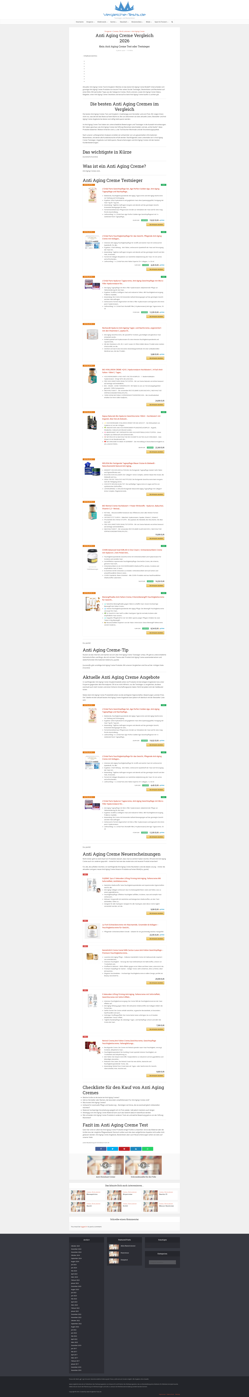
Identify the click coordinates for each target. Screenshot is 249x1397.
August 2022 (75, 1327)
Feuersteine (125, 1253)
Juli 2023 (73, 1292)
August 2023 (75, 1289)
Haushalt (123, 22)
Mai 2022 (74, 1336)
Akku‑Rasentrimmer (128, 1246)
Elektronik (101, 22)
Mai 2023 (74, 1299)
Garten (113, 22)
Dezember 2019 (76, 1345)
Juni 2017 (74, 1348)
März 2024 (74, 1277)
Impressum (162, 1394)
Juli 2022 (73, 1330)
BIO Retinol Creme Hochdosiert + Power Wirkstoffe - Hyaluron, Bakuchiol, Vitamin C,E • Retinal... (133, 507)
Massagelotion (92, 1194)
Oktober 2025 (75, 1246)
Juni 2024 (74, 1268)
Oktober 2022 (75, 1320)
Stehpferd (124, 1260)
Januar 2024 (75, 1283)
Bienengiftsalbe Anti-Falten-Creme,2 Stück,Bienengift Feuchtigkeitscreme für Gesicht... (133, 598)
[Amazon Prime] (161, 220)
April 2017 (74, 1355)
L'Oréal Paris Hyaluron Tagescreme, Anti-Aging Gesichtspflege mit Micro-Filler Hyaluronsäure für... (133, 282)
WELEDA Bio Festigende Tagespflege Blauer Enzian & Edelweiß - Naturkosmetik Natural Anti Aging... (129, 464)
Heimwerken (136, 22)
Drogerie (89, 22)
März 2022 (74, 1342)
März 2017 (74, 1358)
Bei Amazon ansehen (156, 224)
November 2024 (76, 1252)
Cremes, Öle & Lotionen (93, 1192)
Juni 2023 (74, 1296)
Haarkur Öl (163, 1194)
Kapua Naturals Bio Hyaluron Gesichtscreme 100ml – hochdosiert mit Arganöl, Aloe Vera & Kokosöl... (131, 417)
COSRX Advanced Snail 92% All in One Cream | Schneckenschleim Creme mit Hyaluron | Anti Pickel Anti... (132, 551)
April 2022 (74, 1339)
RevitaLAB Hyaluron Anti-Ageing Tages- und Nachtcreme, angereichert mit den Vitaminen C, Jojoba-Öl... (131, 329)
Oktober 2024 (75, 1255)
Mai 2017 (74, 1352)
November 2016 (76, 1370)
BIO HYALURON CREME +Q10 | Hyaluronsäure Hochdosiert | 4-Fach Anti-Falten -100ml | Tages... (132, 371)
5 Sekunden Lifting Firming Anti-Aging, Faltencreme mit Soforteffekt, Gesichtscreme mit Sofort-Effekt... (131, 995)
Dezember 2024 (76, 1249)
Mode (148, 22)
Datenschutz (170, 1394)
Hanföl (89, 1206)
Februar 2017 (75, 1361)
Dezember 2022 (76, 1314)
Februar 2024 (75, 1280)
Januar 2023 (75, 1311)
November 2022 (76, 1317)
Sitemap (177, 1394)
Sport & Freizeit (161, 22)
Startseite (80, 22)
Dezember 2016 (76, 1367)
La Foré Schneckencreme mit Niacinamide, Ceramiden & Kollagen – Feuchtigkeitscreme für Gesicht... (130, 926)
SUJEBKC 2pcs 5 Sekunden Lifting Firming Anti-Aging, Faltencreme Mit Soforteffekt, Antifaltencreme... (131, 879)
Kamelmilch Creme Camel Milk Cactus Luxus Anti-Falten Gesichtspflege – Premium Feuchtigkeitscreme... (132, 951)
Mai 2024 (74, 1271)
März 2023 (74, 1305)
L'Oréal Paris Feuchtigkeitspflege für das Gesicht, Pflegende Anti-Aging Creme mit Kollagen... (132, 237)
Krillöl (125, 1206)
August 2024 (75, 1261)
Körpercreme (127, 1194)
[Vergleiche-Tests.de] (124, 8)
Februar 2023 (75, 1308)
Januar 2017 (75, 1364)
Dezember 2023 (76, 1286)
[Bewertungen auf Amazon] (92, 567)
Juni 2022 (74, 1333)
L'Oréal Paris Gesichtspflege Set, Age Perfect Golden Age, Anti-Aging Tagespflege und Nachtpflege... (130, 190)
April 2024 (74, 1274)
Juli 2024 (73, 1264)
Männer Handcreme (166, 1206)
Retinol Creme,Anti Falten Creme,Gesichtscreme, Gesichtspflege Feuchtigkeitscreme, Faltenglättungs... (129, 1042)
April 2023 (74, 1302)
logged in (84, 1227)
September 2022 (76, 1324)
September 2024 (76, 1258)
